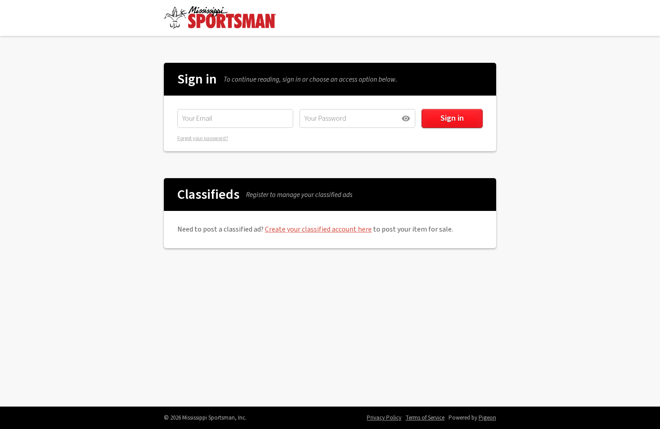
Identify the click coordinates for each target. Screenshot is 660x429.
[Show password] (405, 118)
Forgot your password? (202, 138)
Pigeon (487, 418)
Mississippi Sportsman (220, 18)
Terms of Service (424, 418)
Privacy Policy (384, 418)
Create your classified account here (318, 229)
